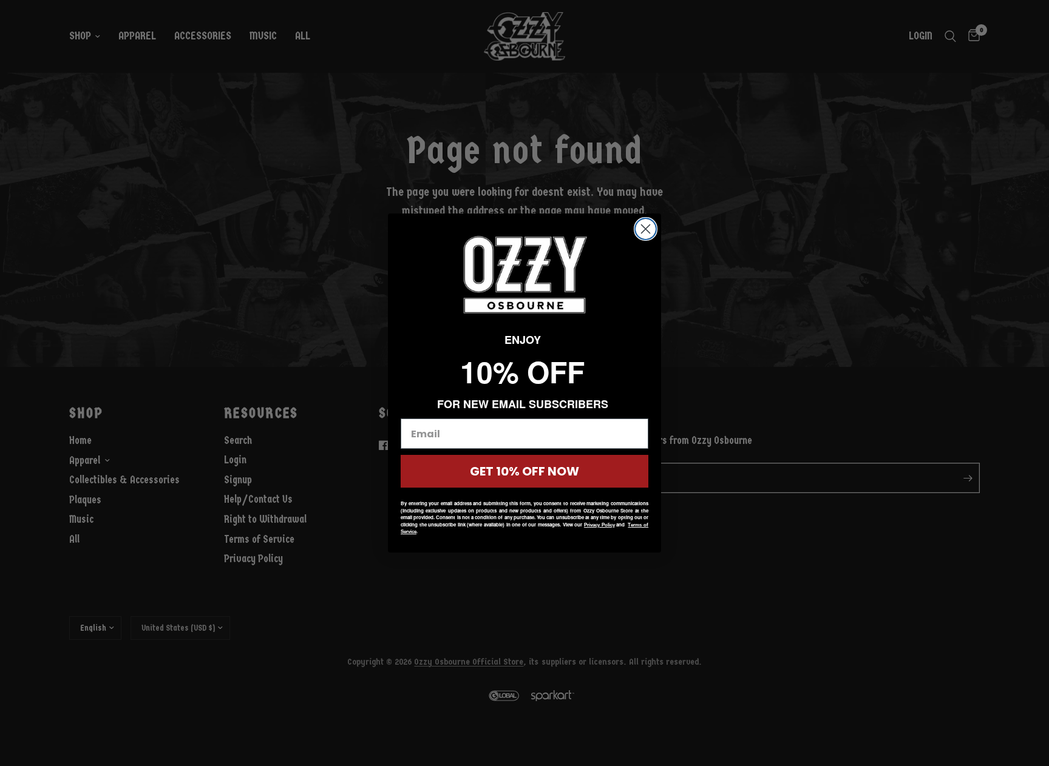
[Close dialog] (645, 229)
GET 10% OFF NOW (524, 471)
